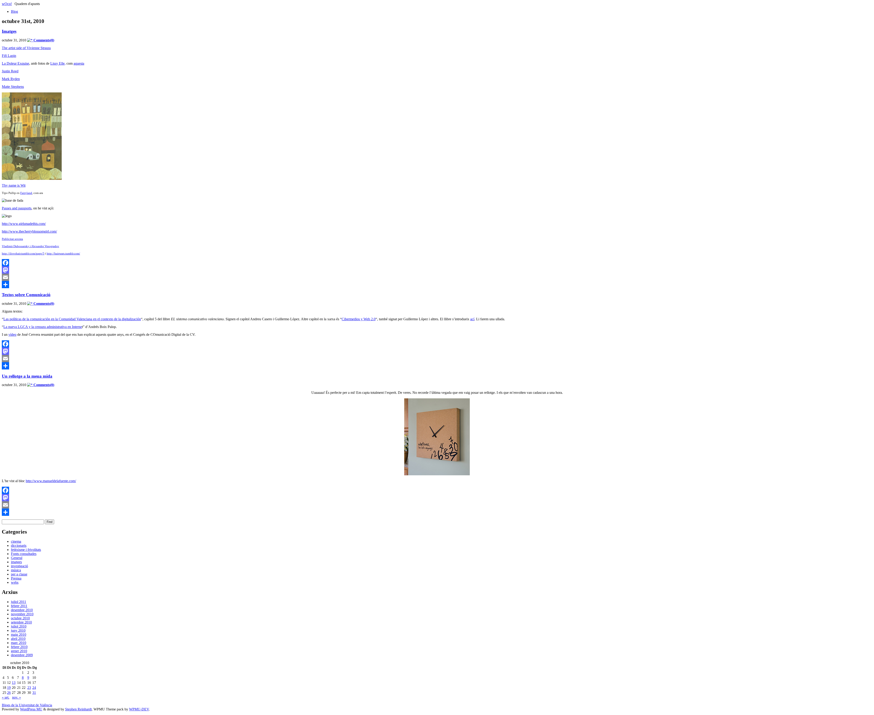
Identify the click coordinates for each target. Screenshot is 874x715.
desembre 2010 (22, 610)
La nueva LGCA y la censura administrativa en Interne (42, 327)
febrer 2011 (19, 606)
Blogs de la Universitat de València (27, 705)
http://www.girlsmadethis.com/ (24, 224)
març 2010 (18, 643)
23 (29, 688)
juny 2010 (18, 630)
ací (472, 319)
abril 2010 (18, 639)
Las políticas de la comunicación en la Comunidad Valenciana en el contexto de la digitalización (72, 319)
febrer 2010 (19, 647)
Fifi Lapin (9, 56)
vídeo (12, 334)
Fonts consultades (23, 554)
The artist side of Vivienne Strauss (26, 48)
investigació (19, 566)
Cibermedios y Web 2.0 (359, 319)
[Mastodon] (437, 270)
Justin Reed (10, 71)
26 (9, 693)
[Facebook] (437, 262)
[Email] (437, 277)
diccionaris (18, 545)
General (16, 558)
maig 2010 (18, 634)
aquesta (79, 63)
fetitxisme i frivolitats (26, 550)
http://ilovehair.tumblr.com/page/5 (23, 253)
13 (13, 682)
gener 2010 (19, 651)
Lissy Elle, (58, 63)
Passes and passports (16, 208)
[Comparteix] (437, 284)
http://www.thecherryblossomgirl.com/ (29, 231)
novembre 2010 (22, 614)
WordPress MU (31, 709)
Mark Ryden (11, 79)
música (16, 570)
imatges (16, 562)
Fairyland (26, 193)
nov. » (16, 697)
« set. (5, 697)
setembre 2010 (21, 622)
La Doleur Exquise (15, 63)
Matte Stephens (13, 87)
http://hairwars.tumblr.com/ (63, 253)
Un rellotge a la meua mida (27, 376)
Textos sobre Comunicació (26, 294)
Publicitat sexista (12, 239)
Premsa (16, 578)
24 (34, 688)
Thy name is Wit (13, 185)
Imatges (9, 31)
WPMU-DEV (139, 709)
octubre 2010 (20, 618)
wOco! (7, 4)
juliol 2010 (18, 626)
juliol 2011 (18, 602)
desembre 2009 (22, 655)
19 (9, 688)
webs (14, 582)
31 (34, 693)
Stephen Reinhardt (78, 709)
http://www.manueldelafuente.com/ (51, 481)
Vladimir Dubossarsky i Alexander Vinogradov (30, 246)
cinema (16, 541)
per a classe (19, 574)
